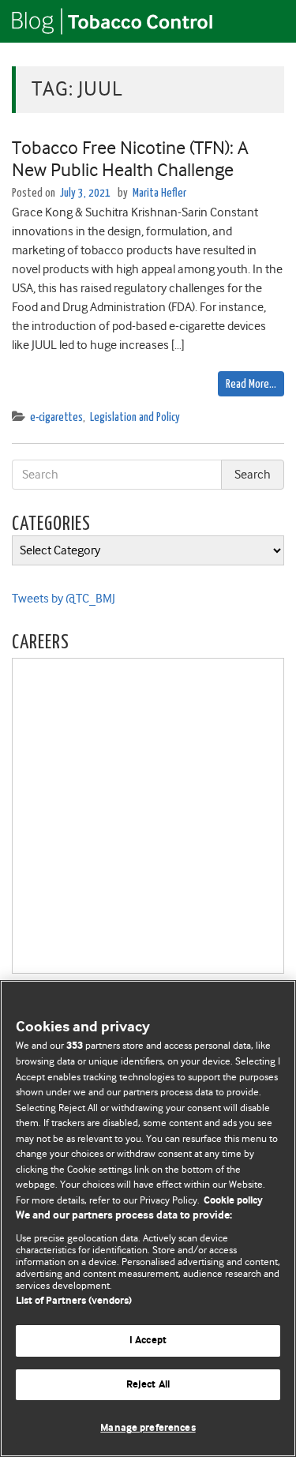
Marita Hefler (159, 193)
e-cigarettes (56, 417)
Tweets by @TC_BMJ (63, 598)
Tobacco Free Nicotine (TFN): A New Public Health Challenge (130, 159)
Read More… (251, 384)
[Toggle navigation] (264, 21)
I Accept (148, 1340)
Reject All (148, 1385)
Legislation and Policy (135, 417)
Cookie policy (233, 1201)
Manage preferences (147, 1428)
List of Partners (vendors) (74, 1301)
